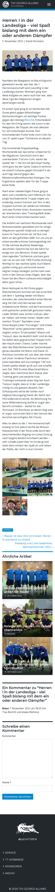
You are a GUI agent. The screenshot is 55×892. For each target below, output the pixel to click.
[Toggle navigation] (49, 4)
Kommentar (9, 736)
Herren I (7, 530)
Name (6, 782)
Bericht (29, 120)
